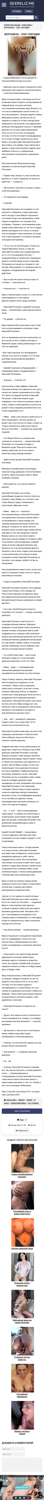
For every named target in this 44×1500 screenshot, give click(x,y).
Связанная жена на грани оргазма (22, 1321)
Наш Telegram (22, 1111)
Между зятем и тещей (22, 1432)
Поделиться (23, 1131)
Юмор (30, 1100)
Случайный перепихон (22, 1395)
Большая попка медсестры (22, 1284)
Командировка (18, 1103)
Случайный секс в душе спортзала (22, 1212)
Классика (27, 25)
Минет (21, 1100)
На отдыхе (33, 1103)
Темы (28, 11)
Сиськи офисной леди (22, 1248)
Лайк (23, 1120)
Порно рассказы (12, 25)
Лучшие (17, 11)
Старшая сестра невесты (22, 1358)
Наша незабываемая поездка (22, 1175)
